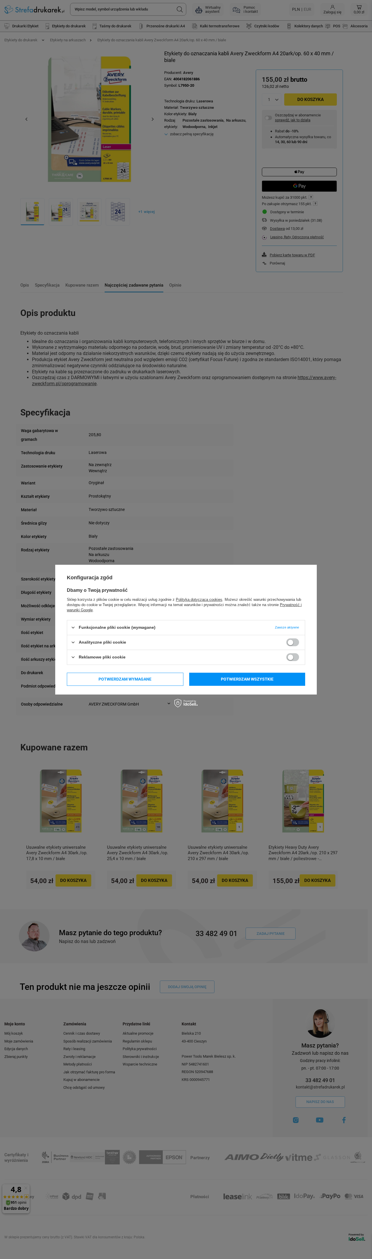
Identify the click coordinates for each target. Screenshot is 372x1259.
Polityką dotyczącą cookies (199, 599)
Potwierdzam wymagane (125, 679)
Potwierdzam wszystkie (247, 679)
